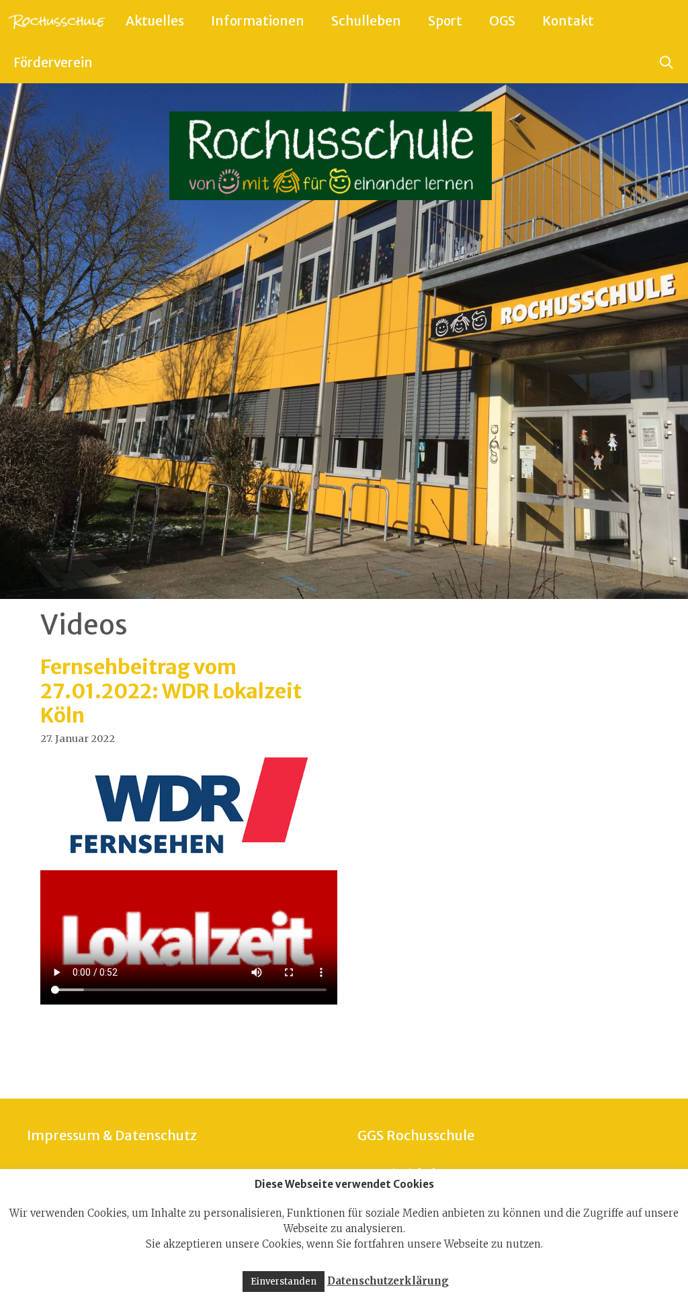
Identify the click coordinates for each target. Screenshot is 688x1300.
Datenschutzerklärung (388, 1280)
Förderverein (53, 62)
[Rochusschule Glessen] (56, 21)
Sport (445, 21)
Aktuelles (155, 21)
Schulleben (366, 21)
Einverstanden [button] (283, 1281)
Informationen (257, 21)
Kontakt (568, 21)
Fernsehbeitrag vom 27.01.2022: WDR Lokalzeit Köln (171, 691)
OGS (502, 21)
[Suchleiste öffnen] (666, 62)
